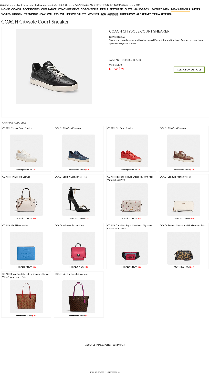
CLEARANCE (48, 9)
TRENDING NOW (34, 14)
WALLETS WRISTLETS (73, 14)
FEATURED (116, 9)
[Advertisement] (54, 111)
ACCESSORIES (31, 9)
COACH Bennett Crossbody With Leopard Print (182, 225)
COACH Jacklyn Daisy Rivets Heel (71, 176)
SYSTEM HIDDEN (11, 14)
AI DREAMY (143, 14)
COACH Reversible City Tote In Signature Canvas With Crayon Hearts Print (25, 275)
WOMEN (93, 14)
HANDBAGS (141, 9)
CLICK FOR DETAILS (189, 69)
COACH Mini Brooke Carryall (16, 176)
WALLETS (53, 14)
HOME (5, 9)
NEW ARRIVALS (180, 9)
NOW (26, 169)
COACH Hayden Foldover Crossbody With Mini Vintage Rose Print (130, 178)
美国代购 (112, 14)
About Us (90, 345)
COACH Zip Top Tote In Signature (71, 274)
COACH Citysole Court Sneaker (17, 128)
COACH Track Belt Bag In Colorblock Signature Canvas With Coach (129, 227)
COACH (16, 9)
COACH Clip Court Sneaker (68, 128)
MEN (166, 9)
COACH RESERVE (68, 9)
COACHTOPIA (89, 9)
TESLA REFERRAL (162, 14)
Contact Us (119, 345)
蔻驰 (103, 14)
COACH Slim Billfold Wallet (15, 225)
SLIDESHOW (127, 14)
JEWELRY (156, 9)
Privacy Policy (103, 345)
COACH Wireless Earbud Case (69, 225)
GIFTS (128, 9)
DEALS (104, 9)
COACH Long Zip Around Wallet (175, 176)
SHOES (195, 9)
